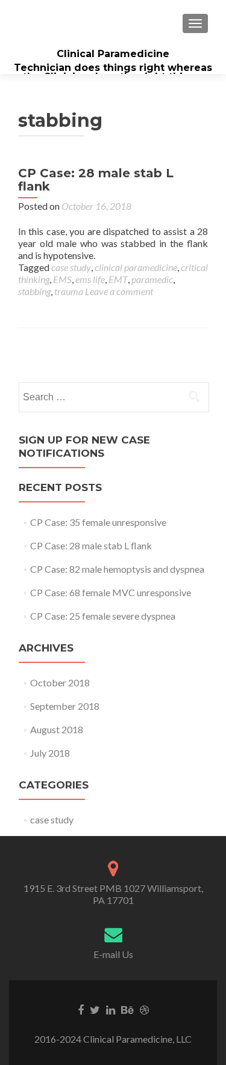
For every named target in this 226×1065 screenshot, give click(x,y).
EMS (62, 279)
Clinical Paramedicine (113, 54)
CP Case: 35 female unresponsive (98, 522)
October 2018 (60, 682)
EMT (118, 279)
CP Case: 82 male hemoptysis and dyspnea (117, 569)
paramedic (152, 279)
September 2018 (64, 706)
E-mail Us (113, 954)
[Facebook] (81, 1009)
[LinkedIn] (110, 1009)
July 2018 (50, 752)
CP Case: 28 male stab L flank (96, 180)
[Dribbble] (144, 1009)
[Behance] (127, 1009)
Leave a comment (119, 291)
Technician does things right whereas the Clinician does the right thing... (113, 72)
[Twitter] (95, 1009)
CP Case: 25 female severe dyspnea (102, 615)
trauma (68, 291)
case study (71, 267)
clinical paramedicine (136, 267)
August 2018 (56, 729)
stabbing (34, 291)
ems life (90, 279)
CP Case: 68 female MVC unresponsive (110, 592)
